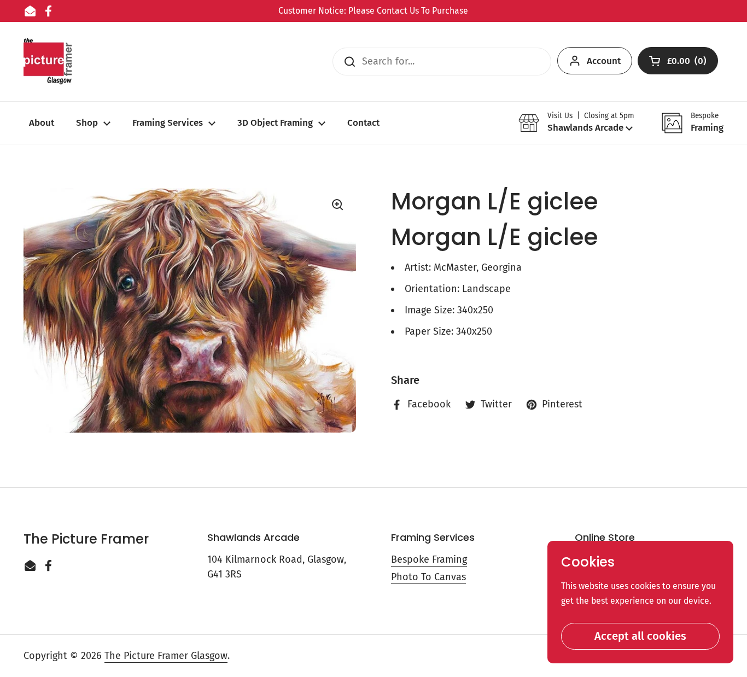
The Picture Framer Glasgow (165, 656)
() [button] (687, 63)
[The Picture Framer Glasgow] (48, 61)
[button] (576, 122)
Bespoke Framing (429, 559)
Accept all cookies (640, 636)
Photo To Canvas (428, 577)
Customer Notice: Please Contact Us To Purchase (373, 10)
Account (604, 61)
